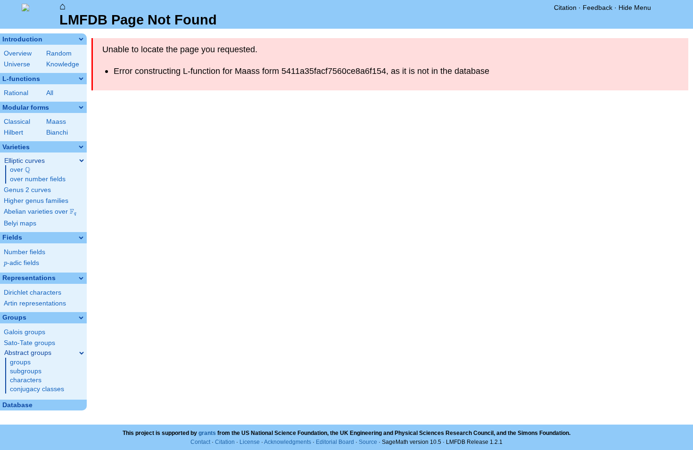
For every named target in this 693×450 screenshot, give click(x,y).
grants (207, 433)
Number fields (24, 252)
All (49, 92)
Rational (16, 92)
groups (20, 362)
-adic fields (21, 262)
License (249, 442)
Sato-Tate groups (29, 342)
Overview (18, 53)
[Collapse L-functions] (81, 78)
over (20, 170)
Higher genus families (36, 200)
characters (25, 380)
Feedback (597, 7)
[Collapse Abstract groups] (81, 353)
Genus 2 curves (27, 189)
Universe (17, 64)
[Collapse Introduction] (81, 39)
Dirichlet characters (32, 292)
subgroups (25, 371)
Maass (56, 121)
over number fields (38, 179)
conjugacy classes (37, 389)
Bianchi (57, 132)
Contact (200, 442)
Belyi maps (20, 223)
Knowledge (62, 64)
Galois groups (24, 332)
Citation (565, 7)
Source (368, 442)
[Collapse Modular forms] (81, 107)
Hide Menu (635, 7)
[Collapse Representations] (81, 278)
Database (17, 405)
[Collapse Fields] (81, 237)
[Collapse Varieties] (81, 147)
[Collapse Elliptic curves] (81, 160)
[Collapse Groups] (81, 317)
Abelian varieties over (40, 212)
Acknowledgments (287, 442)
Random (59, 53)
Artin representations (35, 303)
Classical (17, 121)
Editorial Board (335, 442)
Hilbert (13, 132)
